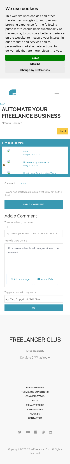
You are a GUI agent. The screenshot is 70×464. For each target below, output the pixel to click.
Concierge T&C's (35, 396)
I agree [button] (35, 57)
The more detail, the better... (19, 222)
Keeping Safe (35, 409)
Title (6, 227)
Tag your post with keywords (20, 292)
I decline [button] (35, 63)
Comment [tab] (9, 183)
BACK (2, 104)
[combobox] (33, 299)
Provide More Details (15, 240)
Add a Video (47, 279)
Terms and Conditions (35, 392)
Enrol (63, 131)
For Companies (35, 387)
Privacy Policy (35, 405)
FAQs (35, 400)
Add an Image (21, 279)
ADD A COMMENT (34, 204)
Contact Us (35, 418)
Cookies (35, 413)
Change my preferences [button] (35, 69)
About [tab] (23, 183)
